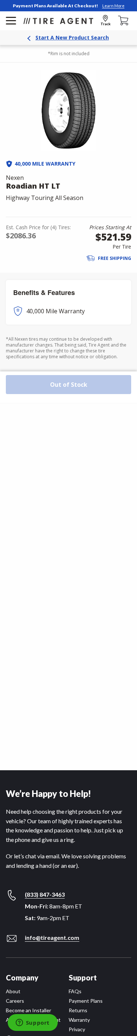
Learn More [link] (113, 5)
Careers (15, 1001)
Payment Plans (86, 1001)
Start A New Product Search (72, 37)
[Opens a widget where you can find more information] (32, 1023)
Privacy (77, 1029)
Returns (78, 1010)
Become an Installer (28, 1010)
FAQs (75, 991)
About (13, 991)
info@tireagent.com (52, 937)
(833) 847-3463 (45, 894)
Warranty (79, 1020)
